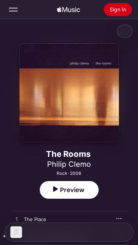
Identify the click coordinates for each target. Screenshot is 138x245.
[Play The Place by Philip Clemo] (16, 219)
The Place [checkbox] (35, 219)
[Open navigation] (13, 9)
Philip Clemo (69, 164)
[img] (68, 9)
